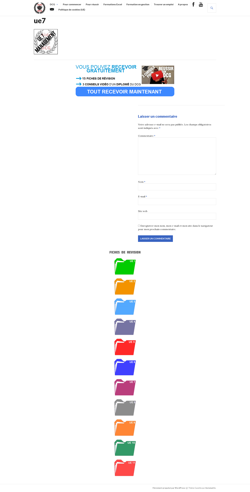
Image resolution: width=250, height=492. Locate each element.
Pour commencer (72, 4)
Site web (142, 211)
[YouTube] (201, 4)
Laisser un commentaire (157, 116)
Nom (141, 181)
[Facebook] (193, 4)
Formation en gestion (137, 4)
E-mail (142, 196)
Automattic (210, 488)
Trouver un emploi (163, 4)
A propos (183, 4)
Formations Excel (112, 4)
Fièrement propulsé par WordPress (169, 488)
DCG (52, 4)
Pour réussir (92, 4)
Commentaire (146, 135)
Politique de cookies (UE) (71, 9)
